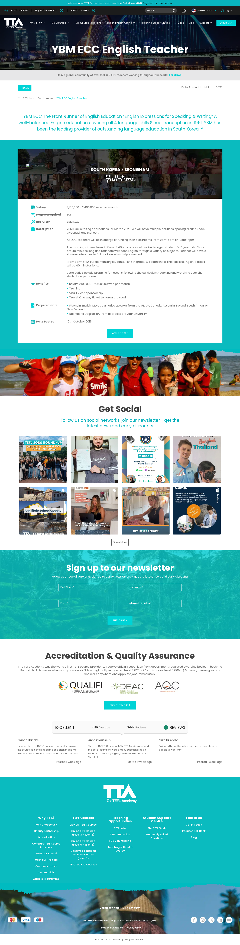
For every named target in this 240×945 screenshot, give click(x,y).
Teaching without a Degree (120, 849)
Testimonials (46, 872)
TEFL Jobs (28, 98)
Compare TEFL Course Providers (46, 845)
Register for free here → (157, 3)
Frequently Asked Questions (157, 836)
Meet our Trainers (46, 860)
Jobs (181, 23)
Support (204, 23)
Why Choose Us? (46, 824)
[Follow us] (220, 920)
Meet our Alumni (46, 853)
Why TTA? (36, 23)
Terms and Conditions (111, 927)
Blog (191, 23)
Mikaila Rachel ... (170, 740)
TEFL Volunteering (120, 841)
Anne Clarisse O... (100, 740)
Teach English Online (119, 23)
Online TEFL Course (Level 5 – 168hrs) (83, 842)
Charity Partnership (46, 831)
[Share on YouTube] (229, 920)
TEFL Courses (58, 23)
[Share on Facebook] (194, 920)
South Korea (45, 98)
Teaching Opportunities (155, 23)
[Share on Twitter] (211, 920)
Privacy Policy (134, 927)
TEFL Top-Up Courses (83, 864)
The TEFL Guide (157, 828)
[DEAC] (127, 687)
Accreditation (46, 837)
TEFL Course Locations (87, 23)
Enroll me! (176, 75)
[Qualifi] (80, 687)
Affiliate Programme (46, 879)
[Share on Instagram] (203, 920)
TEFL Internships (120, 834)
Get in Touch (194, 824)
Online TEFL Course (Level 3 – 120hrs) (83, 832)
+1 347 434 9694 (19, 10)
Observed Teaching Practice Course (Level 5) (83, 854)
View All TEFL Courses (83, 824)
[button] (43, 459)
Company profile (46, 866)
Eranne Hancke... (29, 740)
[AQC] (167, 686)
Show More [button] (120, 542)
